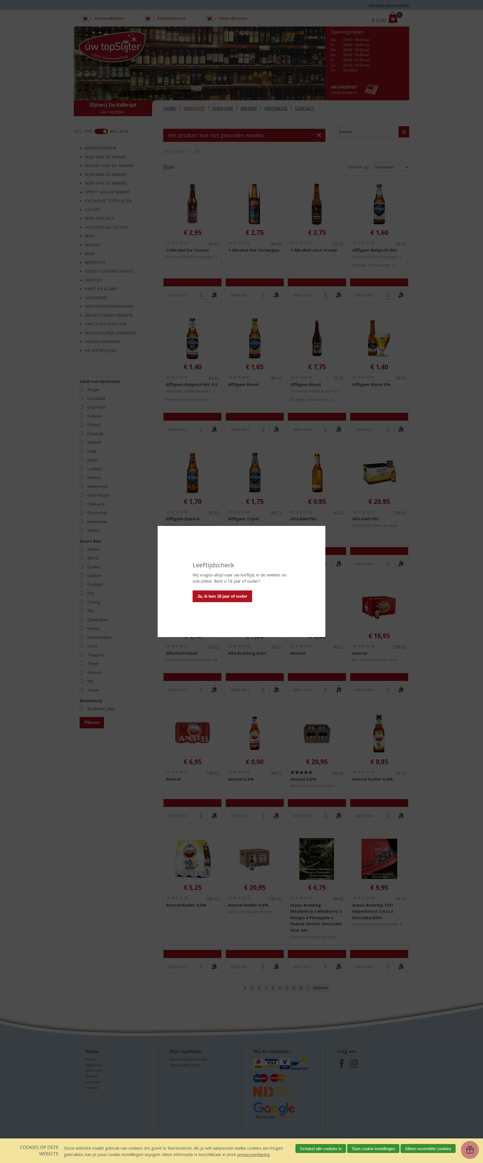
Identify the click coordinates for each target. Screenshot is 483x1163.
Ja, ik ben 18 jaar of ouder (222, 596)
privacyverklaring (253, 1154)
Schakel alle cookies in (321, 1148)
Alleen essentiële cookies (428, 1148)
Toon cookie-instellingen (373, 1148)
